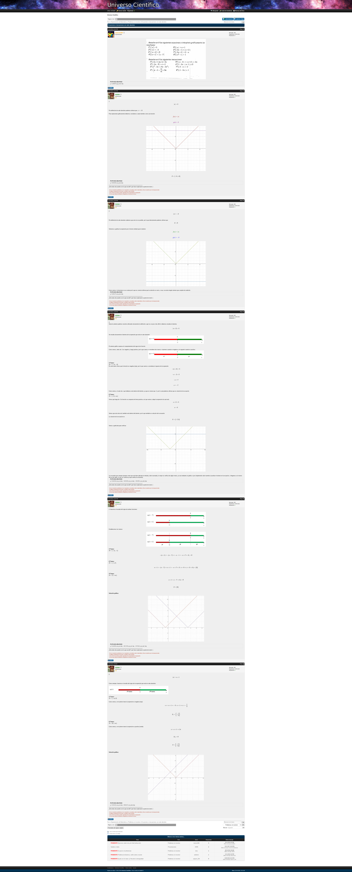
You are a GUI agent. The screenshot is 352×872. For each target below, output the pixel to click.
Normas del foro (239, 10)
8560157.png (127, 805)
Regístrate (130, 10)
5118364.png (115, 646)
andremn (196, 855)
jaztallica (233, 843)
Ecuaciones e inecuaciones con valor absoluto (154, 22)
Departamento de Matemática (119, 22)
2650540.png (115, 183)
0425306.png (127, 481)
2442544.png (115, 481)
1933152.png (115, 805)
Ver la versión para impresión (116, 831)
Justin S (141, 870)
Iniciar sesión (122, 10)
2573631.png (138, 646)
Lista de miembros (226, 10)
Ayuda (134, 868)
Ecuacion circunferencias (124, 851)
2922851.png (138, 481)
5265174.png (115, 294)
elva (196, 851)
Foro (108, 22)
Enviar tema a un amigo (115, 833)
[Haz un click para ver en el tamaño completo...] (176, 526)
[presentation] (176, 104)
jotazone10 (233, 855)
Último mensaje (227, 843)
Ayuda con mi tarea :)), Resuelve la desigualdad (130, 858)
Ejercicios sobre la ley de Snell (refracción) (129, 843)
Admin (117, 94)
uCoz (113, 870)
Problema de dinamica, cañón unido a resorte (130, 855)
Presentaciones (172, 847)
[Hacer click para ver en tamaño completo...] (176, 79)
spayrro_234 (196, 858)
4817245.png (127, 646)
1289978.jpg (115, 83)
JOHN (196, 847)
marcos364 (119, 33)
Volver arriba (128, 868)
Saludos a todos (115, 847)
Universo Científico (119, 868)
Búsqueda (215, 10)
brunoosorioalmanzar (233, 847)
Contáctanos (110, 868)
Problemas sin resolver (134, 22)
